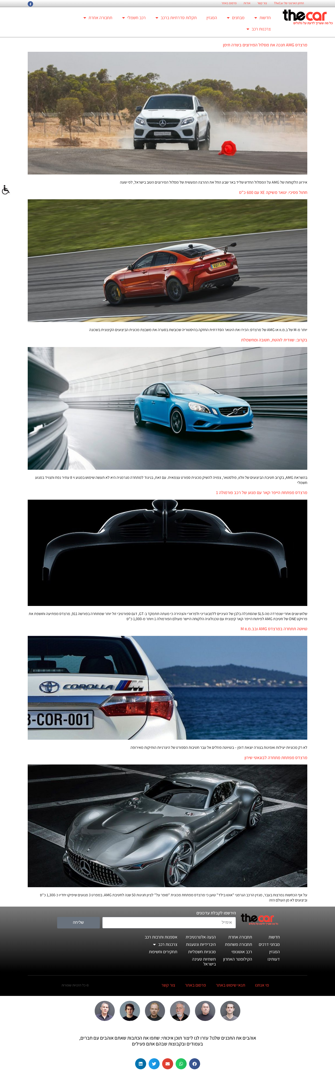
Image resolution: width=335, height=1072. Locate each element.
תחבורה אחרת (100, 17)
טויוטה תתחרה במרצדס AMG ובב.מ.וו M (274, 628)
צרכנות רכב (261, 29)
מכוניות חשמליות (202, 951)
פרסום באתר (229, 3)
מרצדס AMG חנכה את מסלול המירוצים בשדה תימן (265, 45)
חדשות (265, 17)
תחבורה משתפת (238, 944)
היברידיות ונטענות (201, 944)
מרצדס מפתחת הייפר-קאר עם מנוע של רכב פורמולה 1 (261, 492)
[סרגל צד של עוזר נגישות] (6, 190)
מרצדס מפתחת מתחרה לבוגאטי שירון (276, 757)
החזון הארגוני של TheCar (289, 3)
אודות (247, 3)
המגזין (211, 17)
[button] (194, 1063)
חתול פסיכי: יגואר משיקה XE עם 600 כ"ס (273, 192)
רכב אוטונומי (242, 951)
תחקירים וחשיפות (163, 951)
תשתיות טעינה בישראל (204, 961)
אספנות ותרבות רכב (161, 937)
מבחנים (238, 17)
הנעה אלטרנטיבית (201, 937)
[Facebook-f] (30, 4)
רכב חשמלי (136, 17)
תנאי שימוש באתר (230, 985)
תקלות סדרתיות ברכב (179, 17)
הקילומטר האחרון (237, 959)
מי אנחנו (262, 985)
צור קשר (262, 3)
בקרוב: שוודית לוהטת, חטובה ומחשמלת (274, 340)
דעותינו (274, 959)
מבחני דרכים (269, 944)
